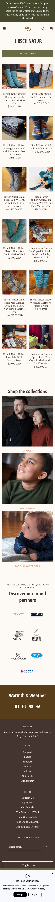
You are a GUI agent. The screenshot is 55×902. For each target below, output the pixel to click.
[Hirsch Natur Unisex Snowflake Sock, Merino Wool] (14, 337)
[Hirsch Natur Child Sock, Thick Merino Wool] (41, 76)
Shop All (27, 752)
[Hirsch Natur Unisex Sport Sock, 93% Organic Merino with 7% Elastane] (41, 337)
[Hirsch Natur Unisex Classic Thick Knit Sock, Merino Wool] (14, 231)
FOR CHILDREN (27, 508)
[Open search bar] (43, 28)
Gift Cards (27, 776)
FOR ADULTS (27, 450)
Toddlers (27, 761)
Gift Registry (27, 780)
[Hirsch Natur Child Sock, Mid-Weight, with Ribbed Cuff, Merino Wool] (14, 179)
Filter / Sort (27, 53)
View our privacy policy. (35, 888)
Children (27, 766)
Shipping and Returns (27, 826)
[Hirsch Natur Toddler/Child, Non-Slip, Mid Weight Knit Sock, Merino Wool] (41, 179)
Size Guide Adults (27, 816)
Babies (27, 756)
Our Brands (27, 807)
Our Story (27, 802)
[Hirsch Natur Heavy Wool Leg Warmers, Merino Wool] (41, 282)
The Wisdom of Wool (27, 812)
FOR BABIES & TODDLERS (27, 566)
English (26, 865)
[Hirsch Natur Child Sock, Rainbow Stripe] (41, 128)
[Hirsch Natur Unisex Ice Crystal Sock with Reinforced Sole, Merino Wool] (41, 231)
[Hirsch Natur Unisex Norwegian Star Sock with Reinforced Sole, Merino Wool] (14, 128)
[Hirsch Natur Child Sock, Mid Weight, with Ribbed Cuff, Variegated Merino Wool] (14, 282)
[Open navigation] (4, 28)
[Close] (52, 872)
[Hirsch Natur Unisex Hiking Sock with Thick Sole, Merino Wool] (14, 76)
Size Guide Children (27, 821)
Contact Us (28, 797)
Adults (27, 771)
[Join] (46, 847)
